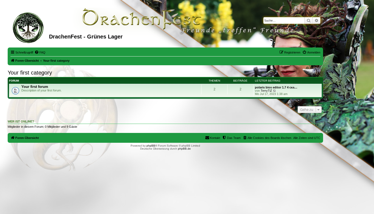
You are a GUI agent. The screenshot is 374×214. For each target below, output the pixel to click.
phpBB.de (184, 148)
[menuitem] (39, 52)
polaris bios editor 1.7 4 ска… (276, 87)
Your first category (30, 73)
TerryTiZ (266, 90)
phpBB (150, 145)
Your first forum (34, 87)
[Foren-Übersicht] (29, 27)
